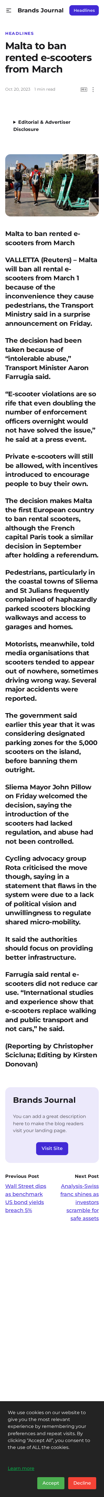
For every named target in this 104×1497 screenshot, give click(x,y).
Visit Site (52, 1148)
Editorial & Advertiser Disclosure (41, 125)
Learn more (21, 1468)
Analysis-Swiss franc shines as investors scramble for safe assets (79, 1202)
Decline (82, 1483)
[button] (9, 10)
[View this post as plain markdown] (84, 90)
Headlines (84, 10)
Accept (50, 1483)
